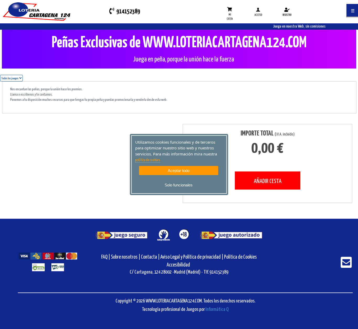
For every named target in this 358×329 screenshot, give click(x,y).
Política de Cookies (240, 257)
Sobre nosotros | (125, 257)
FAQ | (106, 257)
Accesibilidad (178, 265)
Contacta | (150, 257)
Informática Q (217, 309)
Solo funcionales (179, 185)
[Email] (346, 266)
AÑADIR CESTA (267, 181)
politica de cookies (147, 160)
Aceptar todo (178, 170)
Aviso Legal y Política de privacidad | (192, 257)
